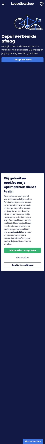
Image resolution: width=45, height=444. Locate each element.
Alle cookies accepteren (22, 250)
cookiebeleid (14, 232)
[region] (22, 222)
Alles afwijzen (22, 257)
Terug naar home (23, 59)
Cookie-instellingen (23, 265)
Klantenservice (33, 441)
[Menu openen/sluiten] (3, 4)
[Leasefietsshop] (22, 3)
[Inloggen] (42, 4)
